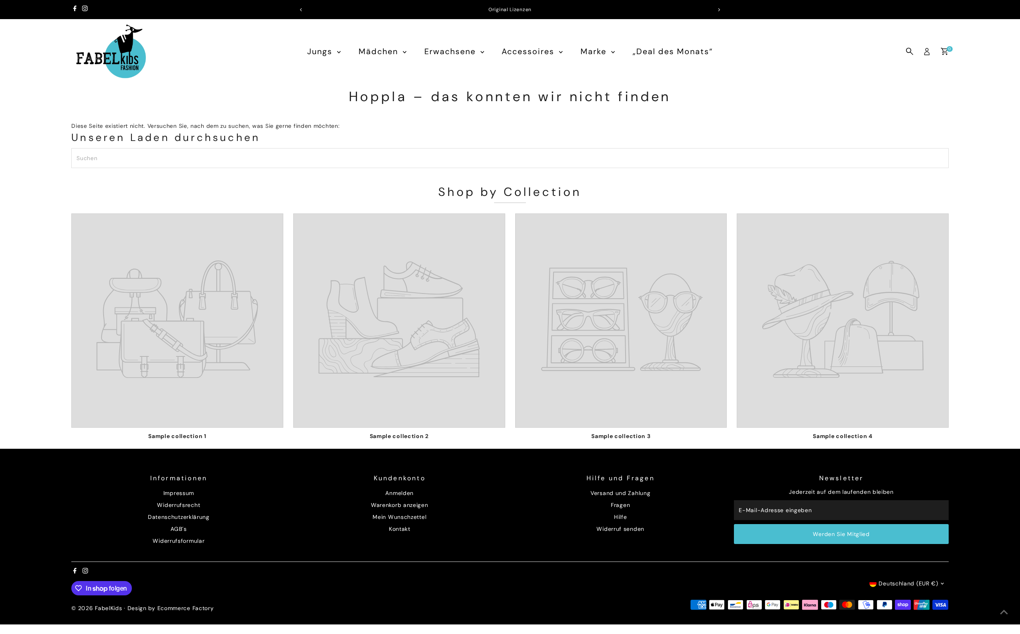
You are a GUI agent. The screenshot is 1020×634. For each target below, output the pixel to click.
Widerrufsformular (178, 540)
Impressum (178, 493)
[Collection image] (177, 320)
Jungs (321, 51)
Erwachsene (451, 51)
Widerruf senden (620, 528)
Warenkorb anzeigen (399, 505)
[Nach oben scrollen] (1004, 612)
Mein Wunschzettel (399, 517)
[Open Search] (909, 51)
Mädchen (380, 51)
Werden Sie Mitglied (841, 534)
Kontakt (399, 528)
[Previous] (301, 10)
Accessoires (529, 51)
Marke (595, 51)
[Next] (719, 10)
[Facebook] (74, 9)
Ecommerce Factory (185, 608)
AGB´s (179, 528)
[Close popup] (1003, 465)
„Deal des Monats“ (673, 51)
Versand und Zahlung (620, 493)
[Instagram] (85, 9)
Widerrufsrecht (178, 505)
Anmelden (399, 493)
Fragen (620, 505)
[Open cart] (944, 51)
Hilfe (620, 517)
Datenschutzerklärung (179, 517)
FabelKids (108, 608)
